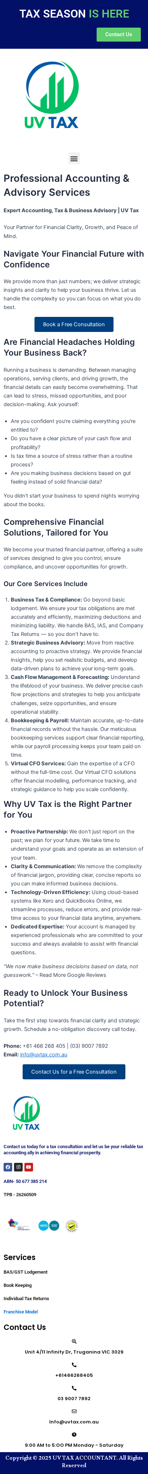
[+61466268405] (74, 1365)
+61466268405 (74, 1375)
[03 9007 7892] (74, 1388)
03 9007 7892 (74, 1398)
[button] (74, 158)
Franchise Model (21, 1311)
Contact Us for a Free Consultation (74, 1072)
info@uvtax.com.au (43, 1054)
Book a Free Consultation (74, 324)
